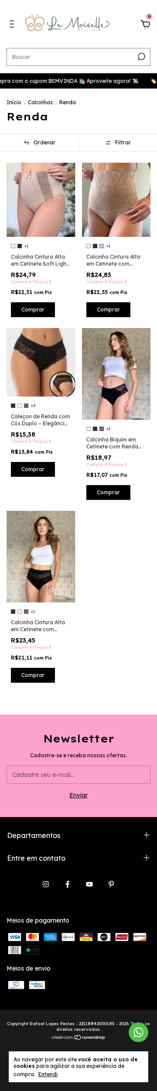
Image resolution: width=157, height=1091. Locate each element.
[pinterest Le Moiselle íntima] (111, 884)
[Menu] (13, 25)
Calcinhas (40, 102)
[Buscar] (140, 56)
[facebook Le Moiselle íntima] (67, 884)
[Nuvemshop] (78, 1038)
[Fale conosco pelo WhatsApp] (138, 1032)
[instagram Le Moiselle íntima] (45, 884)
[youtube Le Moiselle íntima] (89, 884)
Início (14, 102)
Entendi (48, 1074)
